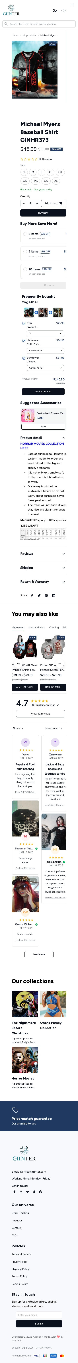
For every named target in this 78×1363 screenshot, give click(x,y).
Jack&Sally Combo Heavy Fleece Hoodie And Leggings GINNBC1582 (55, 805)
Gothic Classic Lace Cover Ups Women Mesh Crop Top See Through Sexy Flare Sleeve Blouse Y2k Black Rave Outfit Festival (55, 897)
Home (15, 35)
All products (29, 35)
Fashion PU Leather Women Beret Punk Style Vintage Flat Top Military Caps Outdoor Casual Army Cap (25, 868)
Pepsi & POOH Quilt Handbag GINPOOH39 (25, 792)
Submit (39, 1323)
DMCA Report (44, 1347)
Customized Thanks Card (51, 413)
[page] (32, 1118)
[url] (16, 1341)
